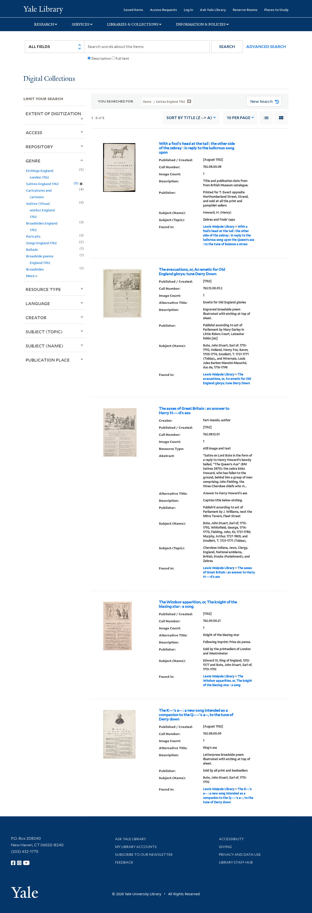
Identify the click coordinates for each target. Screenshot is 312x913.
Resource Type (43, 289)
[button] (227, 46)
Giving (225, 847)
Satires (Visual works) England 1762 (40, 210)
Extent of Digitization (53, 113)
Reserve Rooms (245, 9)
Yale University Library (43, 9)
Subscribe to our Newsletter (144, 855)
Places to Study (276, 9)
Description (101, 58)
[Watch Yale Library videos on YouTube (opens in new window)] (26, 863)
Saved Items (133, 9)
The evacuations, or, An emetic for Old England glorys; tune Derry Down (192, 271)
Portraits (33, 236)
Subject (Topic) (44, 332)
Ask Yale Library (213, 9)
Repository (39, 146)
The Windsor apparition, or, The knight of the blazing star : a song (198, 604)
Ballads (32, 249)
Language (38, 303)
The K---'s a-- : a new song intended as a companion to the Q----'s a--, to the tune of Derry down (196, 714)
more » (32, 275)
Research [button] (44, 24)
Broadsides (35, 269)
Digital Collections (49, 79)
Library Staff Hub (236, 862)
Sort (189, 117)
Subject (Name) (44, 346)
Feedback (124, 862)
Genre (33, 161)
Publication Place (48, 360)
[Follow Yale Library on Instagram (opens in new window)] (19, 863)
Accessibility (231, 839)
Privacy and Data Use (240, 855)
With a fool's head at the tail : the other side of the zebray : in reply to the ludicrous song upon (197, 148)
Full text (122, 58)
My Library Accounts (136, 847)
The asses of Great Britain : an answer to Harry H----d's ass (194, 410)
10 (238, 117)
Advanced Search (266, 46)
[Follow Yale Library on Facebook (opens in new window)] (13, 863)
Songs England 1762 (41, 243)
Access (34, 132)
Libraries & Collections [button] (132, 24)
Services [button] (80, 24)
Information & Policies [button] (201, 24)
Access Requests (163, 9)
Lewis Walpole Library (218, 226)
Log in (188, 9)
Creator (36, 317)
